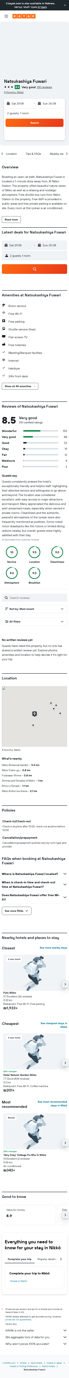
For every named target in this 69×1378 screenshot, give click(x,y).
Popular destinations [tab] (51, 1259)
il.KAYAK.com (9, 1362)
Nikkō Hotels (48, 1366)
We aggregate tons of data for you (27, 1337)
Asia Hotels (36, 1362)
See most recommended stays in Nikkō (52, 1103)
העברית (42, 7)
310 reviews (44, 87)
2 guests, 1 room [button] (18, 113)
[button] (65, 5)
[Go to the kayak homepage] (24, 16)
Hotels (23, 1362)
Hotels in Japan (54, 1362)
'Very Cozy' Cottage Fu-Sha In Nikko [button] (24, 1155)
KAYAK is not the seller (20, 1330)
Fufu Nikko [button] (9, 992)
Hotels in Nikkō (18, 1281)
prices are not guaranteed (18, 1319)
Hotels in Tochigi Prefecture (24, 1366)
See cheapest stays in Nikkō (54, 1025)
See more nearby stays (53, 947)
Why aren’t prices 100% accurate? (27, 1344)
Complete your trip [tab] (20, 1259)
